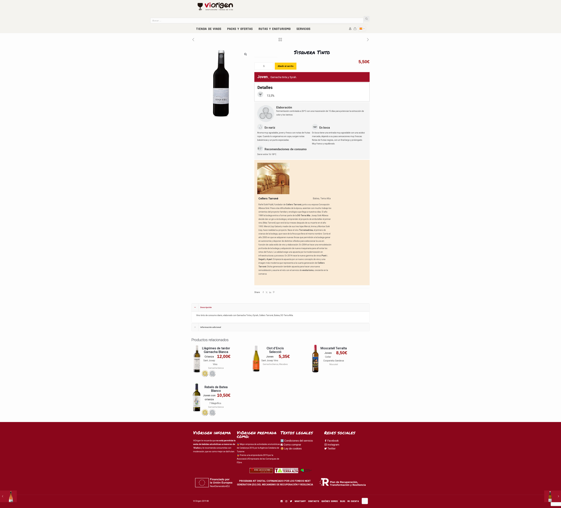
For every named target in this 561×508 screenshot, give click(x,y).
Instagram (333, 444)
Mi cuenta (353, 501)
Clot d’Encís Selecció (275, 350)
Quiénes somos (329, 501)
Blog (342, 501)
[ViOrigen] (215, 6)
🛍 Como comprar (290, 444)
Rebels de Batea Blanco (216, 389)
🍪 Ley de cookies (291, 448)
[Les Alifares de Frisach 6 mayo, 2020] (8, 496)
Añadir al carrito (286, 66)
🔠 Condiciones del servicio (296, 440)
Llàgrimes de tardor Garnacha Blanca (216, 350)
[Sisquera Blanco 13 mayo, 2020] (552, 496)
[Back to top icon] (365, 501)
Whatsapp (300, 501)
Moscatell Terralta (333, 348)
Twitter (331, 448)
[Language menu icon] (362, 28)
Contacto (313, 501)
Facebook (333, 440)
